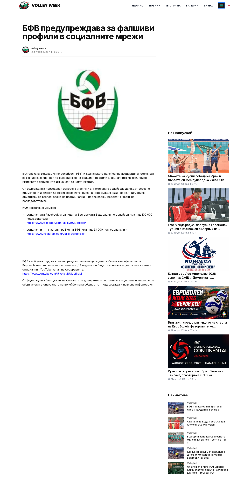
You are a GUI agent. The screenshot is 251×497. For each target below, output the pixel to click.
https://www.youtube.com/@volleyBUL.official (52, 273)
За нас (209, 5)
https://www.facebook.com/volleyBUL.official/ (56, 222)
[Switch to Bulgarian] (221, 5)
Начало (137, 5)
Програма (173, 5)
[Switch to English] (229, 5)
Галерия (192, 5)
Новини (155, 5)
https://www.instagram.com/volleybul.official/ (55, 233)
